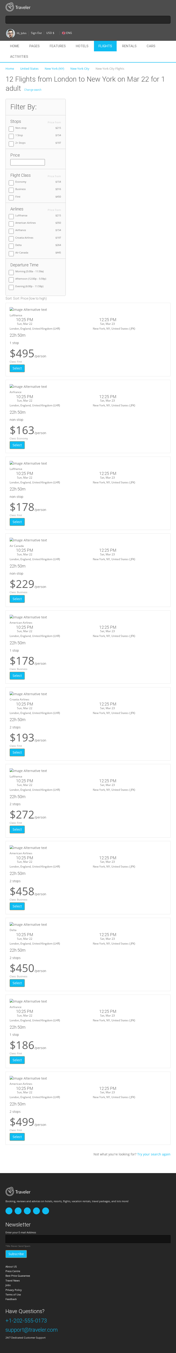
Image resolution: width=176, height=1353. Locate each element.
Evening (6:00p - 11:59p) (29, 286)
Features (58, 46)
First (17, 196)
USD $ (50, 33)
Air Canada (21, 252)
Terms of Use (13, 1294)
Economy (20, 181)
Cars (151, 46)
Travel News (13, 1280)
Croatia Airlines (24, 237)
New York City (79, 68)
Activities (19, 57)
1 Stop (19, 135)
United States (29, 68)
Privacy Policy (14, 1290)
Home (14, 46)
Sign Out (36, 33)
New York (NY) (54, 68)
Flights (105, 46)
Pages (34, 46)
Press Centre (13, 1271)
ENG (69, 33)
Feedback (11, 1299)
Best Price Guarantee (18, 1275)
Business (20, 189)
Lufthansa (21, 215)
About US (11, 1266)
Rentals (129, 46)
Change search (32, 89)
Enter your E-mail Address (21, 1232)
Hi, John (21, 33)
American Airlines (25, 222)
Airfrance (20, 230)
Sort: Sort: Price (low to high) (26, 298)
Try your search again (153, 1154)
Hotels (82, 46)
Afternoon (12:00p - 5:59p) (30, 278)
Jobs (8, 1285)
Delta (18, 245)
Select (17, 368)
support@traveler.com (32, 1330)
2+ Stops (20, 142)
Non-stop (21, 128)
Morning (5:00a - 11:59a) (29, 271)
